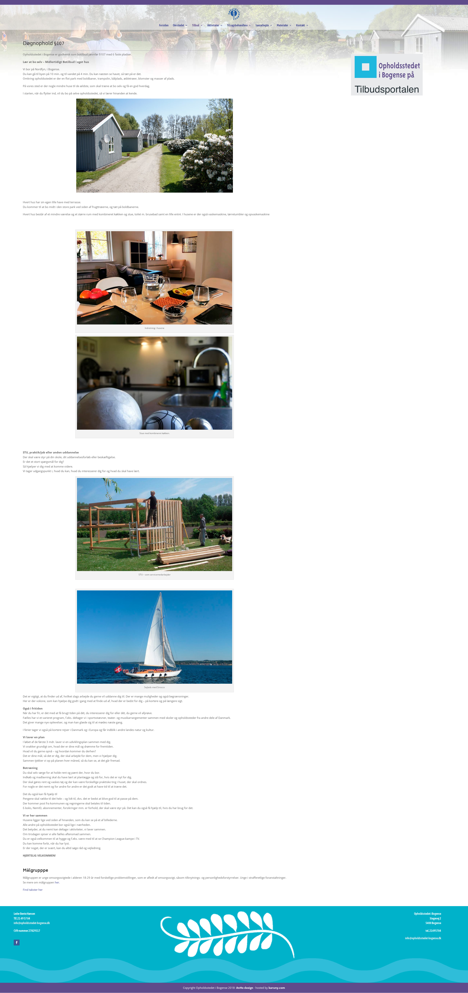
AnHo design (244, 988)
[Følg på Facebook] (17, 942)
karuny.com (277, 988)
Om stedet (178, 25)
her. (57, 882)
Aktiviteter (213, 25)
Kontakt (300, 25)
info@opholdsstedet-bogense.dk (32, 923)
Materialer (282, 25)
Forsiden (164, 25)
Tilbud (195, 25)
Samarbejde (262, 25)
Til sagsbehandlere (237, 25)
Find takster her (33, 889)
